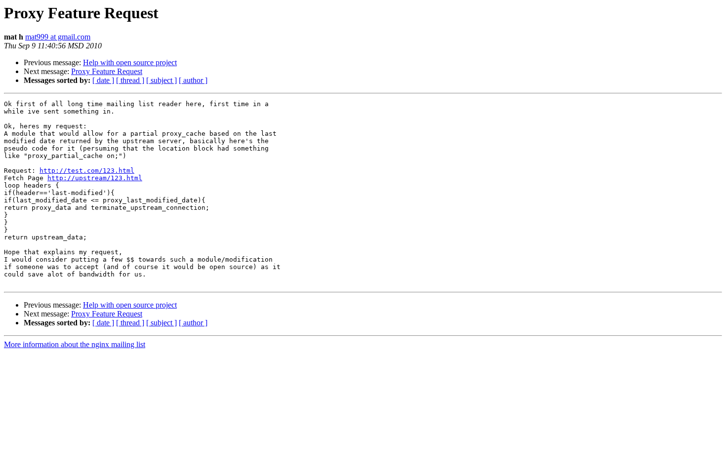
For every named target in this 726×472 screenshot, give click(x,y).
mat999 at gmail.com (57, 37)
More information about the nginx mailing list (74, 344)
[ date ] (103, 80)
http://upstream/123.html (94, 178)
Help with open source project (130, 62)
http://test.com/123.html (87, 170)
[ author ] (193, 80)
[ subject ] (161, 80)
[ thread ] (130, 80)
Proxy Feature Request (106, 71)
